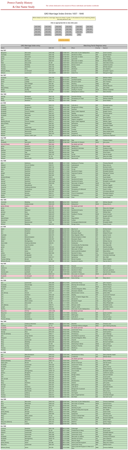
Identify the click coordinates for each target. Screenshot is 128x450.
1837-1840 (37, 26)
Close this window (64, 40)
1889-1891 (89, 29)
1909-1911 (89, 32)
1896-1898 (48, 32)
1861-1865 (89, 26)
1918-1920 (58, 34)
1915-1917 (48, 34)
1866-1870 (37, 29)
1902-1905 (68, 32)
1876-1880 (58, 29)
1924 (79, 34)
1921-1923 (68, 34)
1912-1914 (37, 34)
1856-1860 (79, 26)
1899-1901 (58, 32)
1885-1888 (79, 29)
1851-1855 (68, 26)
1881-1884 (68, 29)
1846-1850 (58, 26)
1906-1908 (79, 32)
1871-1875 (48, 29)
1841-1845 (48, 26)
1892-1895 (37, 32)
